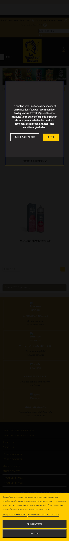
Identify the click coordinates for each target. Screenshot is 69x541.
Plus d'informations (15, 514)
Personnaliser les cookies (43, 514)
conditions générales (34, 127)
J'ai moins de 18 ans (25, 137)
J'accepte (34, 533)
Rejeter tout (34, 524)
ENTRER (51, 137)
